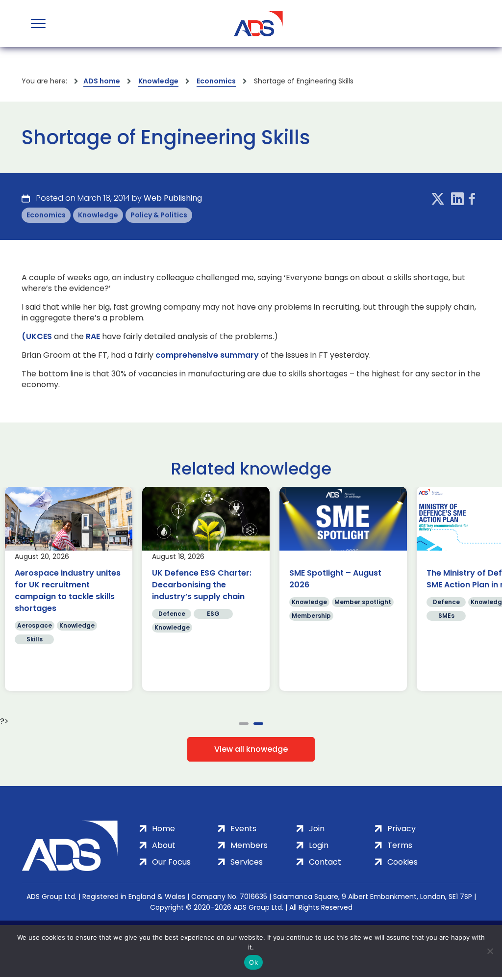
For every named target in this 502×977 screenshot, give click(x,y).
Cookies (402, 862)
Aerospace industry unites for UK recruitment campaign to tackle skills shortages (263, 590)
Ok (253, 962)
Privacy (401, 828)
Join (317, 828)
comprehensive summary (207, 355)
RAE (93, 336)
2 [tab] (258, 723)
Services (246, 862)
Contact (325, 862)
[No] (490, 951)
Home (163, 828)
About (164, 845)
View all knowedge (251, 749)
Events (243, 828)
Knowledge (158, 81)
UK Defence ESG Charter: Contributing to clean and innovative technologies (125, 584)
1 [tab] (244, 723)
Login (318, 845)
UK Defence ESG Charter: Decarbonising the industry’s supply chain (397, 584)
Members (249, 845)
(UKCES (37, 336)
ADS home (101, 81)
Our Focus (171, 862)
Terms (399, 845)
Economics (216, 81)
